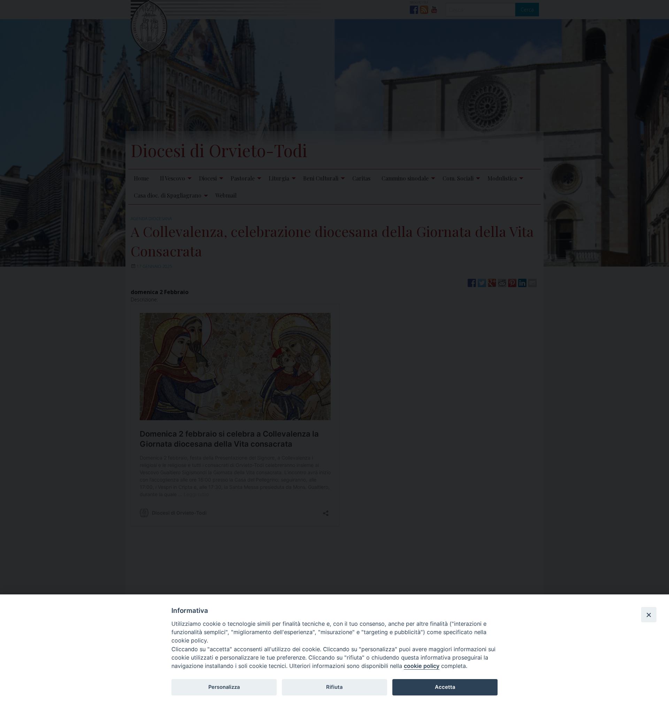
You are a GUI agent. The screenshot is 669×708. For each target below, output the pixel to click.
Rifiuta (334, 687)
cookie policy (421, 665)
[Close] (648, 614)
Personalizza (224, 687)
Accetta (445, 687)
